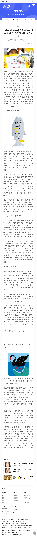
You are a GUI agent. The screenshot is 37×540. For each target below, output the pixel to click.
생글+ (25, 493)
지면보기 (15, 506)
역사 (18, 19)
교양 (30, 19)
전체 (6, 19)
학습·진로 (15, 493)
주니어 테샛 (4, 513)
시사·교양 (18, 11)
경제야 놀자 (27, 495)
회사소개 (4, 519)
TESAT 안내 (4, 509)
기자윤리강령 (10, 519)
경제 (12, 19)
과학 (24, 19)
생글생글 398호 (24, 40)
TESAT (3, 506)
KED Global (15, 532)
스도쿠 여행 (27, 500)
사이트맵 (4, 521)
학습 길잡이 (15, 498)
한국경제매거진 (29, 530)
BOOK (3, 532)
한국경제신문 (14, 530)
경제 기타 (6, 460)
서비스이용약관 (28, 519)
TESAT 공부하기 (5, 511)
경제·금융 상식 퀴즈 (28, 502)
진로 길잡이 (15, 500)
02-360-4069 (21, 521)
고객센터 (9, 521)
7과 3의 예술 (27, 498)
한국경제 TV (21, 530)
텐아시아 (8, 532)
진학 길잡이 (15, 495)
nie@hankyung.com (26, 525)
